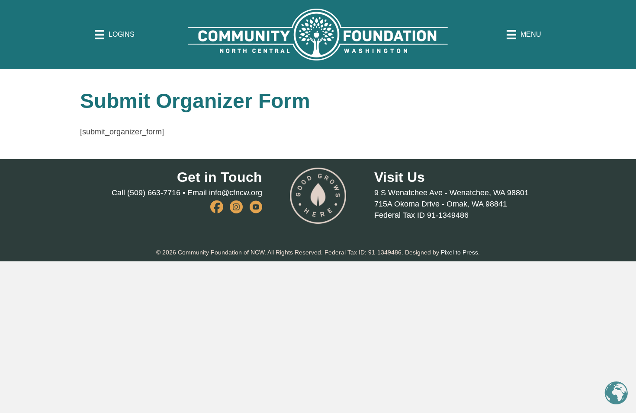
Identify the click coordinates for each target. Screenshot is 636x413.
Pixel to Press (459, 252)
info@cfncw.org (235, 192)
